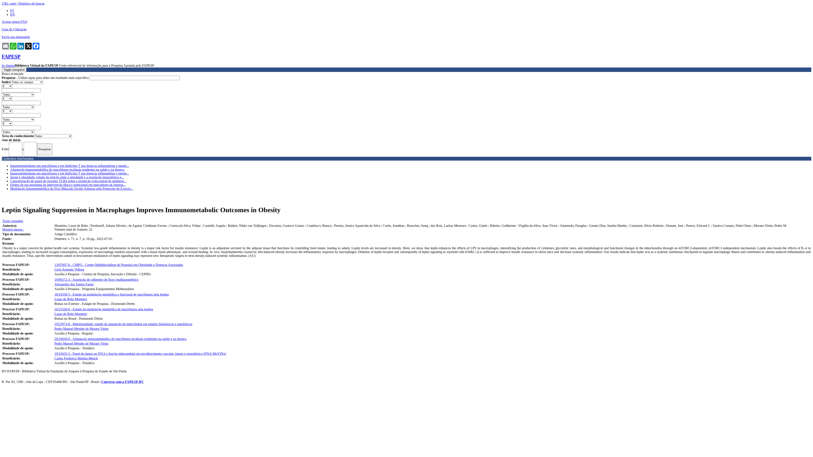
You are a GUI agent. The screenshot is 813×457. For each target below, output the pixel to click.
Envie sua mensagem (16, 37)
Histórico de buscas (31, 3)
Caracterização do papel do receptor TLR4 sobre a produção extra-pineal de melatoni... (68, 181)
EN (12, 14)
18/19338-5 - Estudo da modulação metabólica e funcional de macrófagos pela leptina (111, 294)
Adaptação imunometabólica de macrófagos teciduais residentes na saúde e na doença (67, 169)
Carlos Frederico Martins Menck (76, 358)
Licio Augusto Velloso (69, 269)
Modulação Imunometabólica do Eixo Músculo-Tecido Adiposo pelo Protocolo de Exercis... (71, 188)
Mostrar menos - (13, 229)
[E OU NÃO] (7, 86)
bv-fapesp (8, 65)
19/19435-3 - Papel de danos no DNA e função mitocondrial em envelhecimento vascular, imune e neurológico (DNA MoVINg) (140, 353)
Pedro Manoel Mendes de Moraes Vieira (81, 328)
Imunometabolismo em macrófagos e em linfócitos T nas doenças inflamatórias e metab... (69, 166)
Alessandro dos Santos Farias (74, 284)
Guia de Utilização (14, 29)
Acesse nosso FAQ (14, 21)
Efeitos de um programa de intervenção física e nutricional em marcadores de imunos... (68, 185)
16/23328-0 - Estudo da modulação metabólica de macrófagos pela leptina (103, 309)
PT (12, 10)
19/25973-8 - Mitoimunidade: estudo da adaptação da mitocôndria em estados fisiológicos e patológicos (123, 324)
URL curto (9, 3)
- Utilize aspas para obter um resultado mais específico (46, 78)
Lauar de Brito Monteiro (70, 299)
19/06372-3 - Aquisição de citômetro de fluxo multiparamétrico (96, 279)
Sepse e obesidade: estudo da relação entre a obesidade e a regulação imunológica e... (67, 177)
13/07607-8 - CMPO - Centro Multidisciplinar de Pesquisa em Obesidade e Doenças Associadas (118, 265)
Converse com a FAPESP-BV (122, 382)
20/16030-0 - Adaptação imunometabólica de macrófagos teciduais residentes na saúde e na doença (120, 339)
